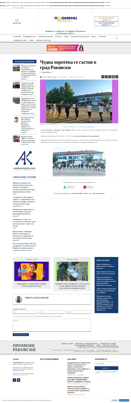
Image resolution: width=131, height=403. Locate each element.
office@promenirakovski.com (20, 375)
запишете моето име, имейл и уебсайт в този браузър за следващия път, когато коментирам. (38, 316)
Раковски (16, 216)
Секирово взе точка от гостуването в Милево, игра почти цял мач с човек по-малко (24, 222)
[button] (116, 38)
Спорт (24, 79)
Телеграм (75, 193)
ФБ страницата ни (98, 193)
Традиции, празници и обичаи (22, 250)
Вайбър (80, 193)
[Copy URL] (116, 76)
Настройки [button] (114, 400)
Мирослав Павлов (52, 77)
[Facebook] (102, 76)
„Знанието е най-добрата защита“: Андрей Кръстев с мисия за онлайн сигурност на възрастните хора (28, 87)
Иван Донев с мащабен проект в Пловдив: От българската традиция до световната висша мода (23, 234)
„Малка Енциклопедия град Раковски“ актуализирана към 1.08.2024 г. (106, 290)
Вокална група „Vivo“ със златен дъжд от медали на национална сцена (28, 139)
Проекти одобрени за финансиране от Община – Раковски (105, 266)
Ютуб (86, 193)
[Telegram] (113, 76)
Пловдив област (27, 94)
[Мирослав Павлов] (41, 77)
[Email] (109, 76)
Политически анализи (73, 383)
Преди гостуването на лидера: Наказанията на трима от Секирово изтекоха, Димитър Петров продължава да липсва (28, 71)
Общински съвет (28, 113)
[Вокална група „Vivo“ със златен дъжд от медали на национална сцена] (16, 139)
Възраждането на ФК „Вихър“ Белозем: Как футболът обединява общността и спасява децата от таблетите (27, 123)
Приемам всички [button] (124, 400)
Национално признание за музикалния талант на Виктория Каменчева (23, 211)
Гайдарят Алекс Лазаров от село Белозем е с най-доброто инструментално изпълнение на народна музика (72, 286)
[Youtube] (18, 380)
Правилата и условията (110, 371)
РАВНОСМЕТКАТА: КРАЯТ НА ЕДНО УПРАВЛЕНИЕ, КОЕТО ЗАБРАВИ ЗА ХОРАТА (79, 380)
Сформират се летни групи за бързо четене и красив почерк (31, 285)
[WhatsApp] (106, 76)
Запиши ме (105, 368)
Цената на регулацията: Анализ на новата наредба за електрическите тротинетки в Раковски (78, 389)
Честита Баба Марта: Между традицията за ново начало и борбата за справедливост (24, 245)
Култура (24, 144)
